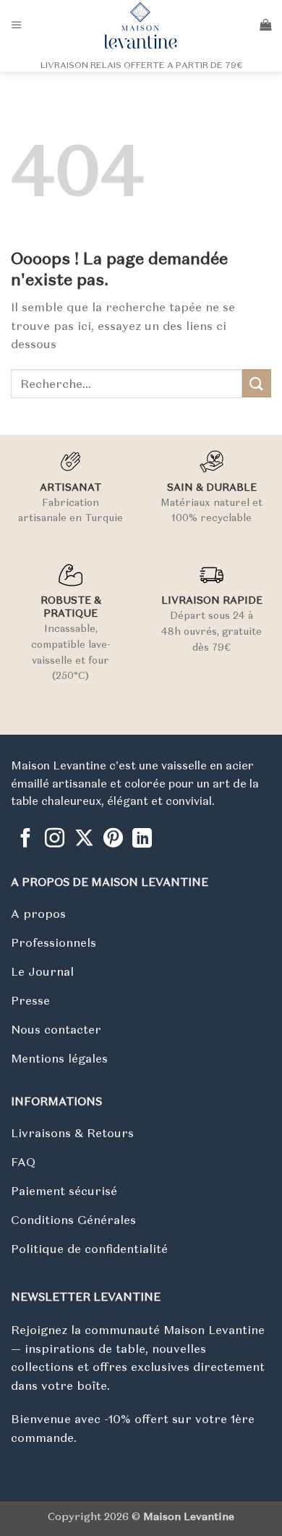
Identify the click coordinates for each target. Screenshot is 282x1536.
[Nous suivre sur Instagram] (54, 840)
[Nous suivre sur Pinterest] (113, 840)
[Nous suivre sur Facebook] (25, 840)
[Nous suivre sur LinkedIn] (142, 840)
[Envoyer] (256, 383)
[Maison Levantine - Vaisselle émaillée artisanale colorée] (141, 25)
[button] (16, 25)
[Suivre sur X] (84, 840)
